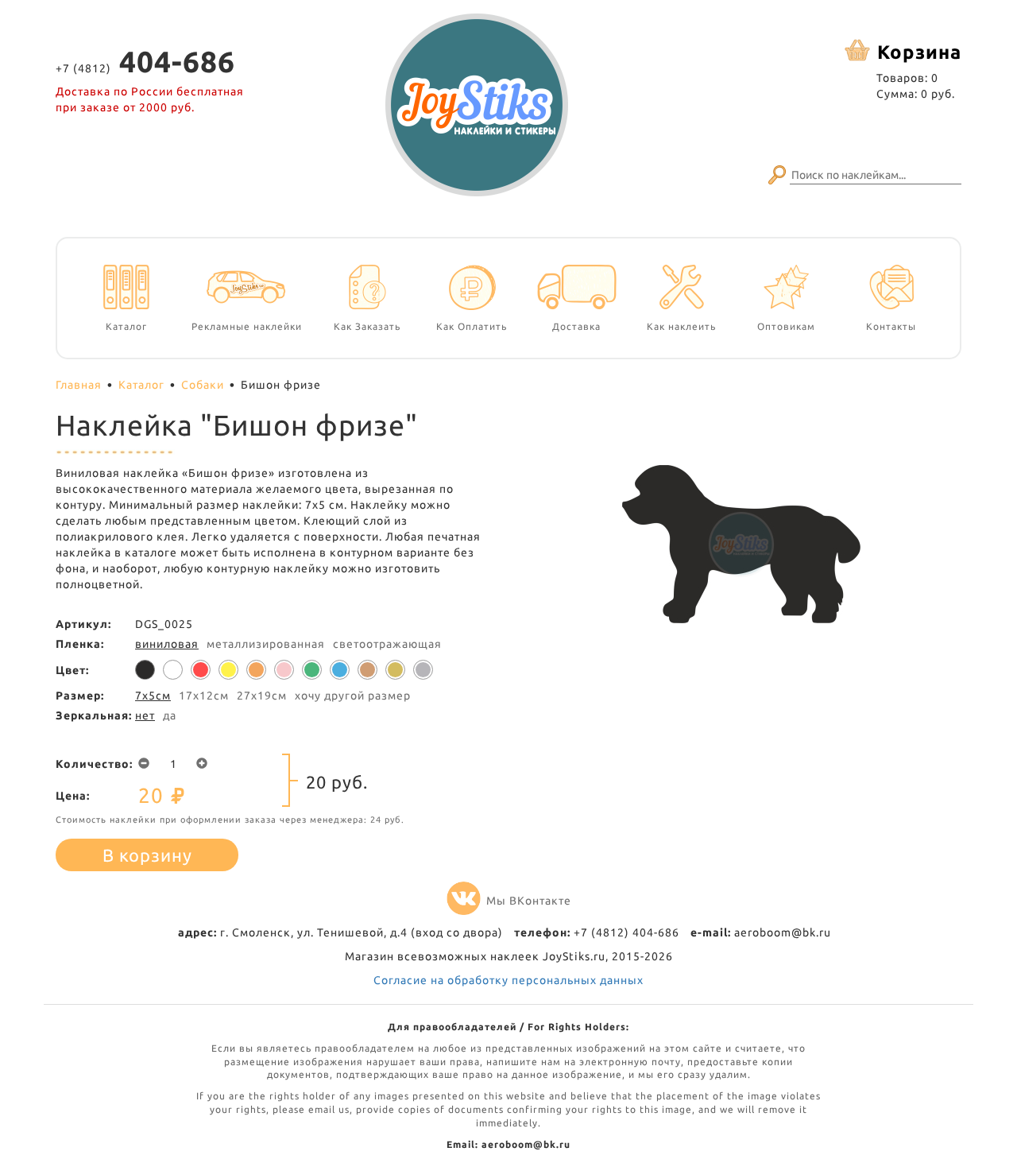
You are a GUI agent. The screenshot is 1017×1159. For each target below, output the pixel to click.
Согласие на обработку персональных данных (508, 980)
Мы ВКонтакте (528, 900)
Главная (79, 384)
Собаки (202, 384)
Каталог (141, 384)
